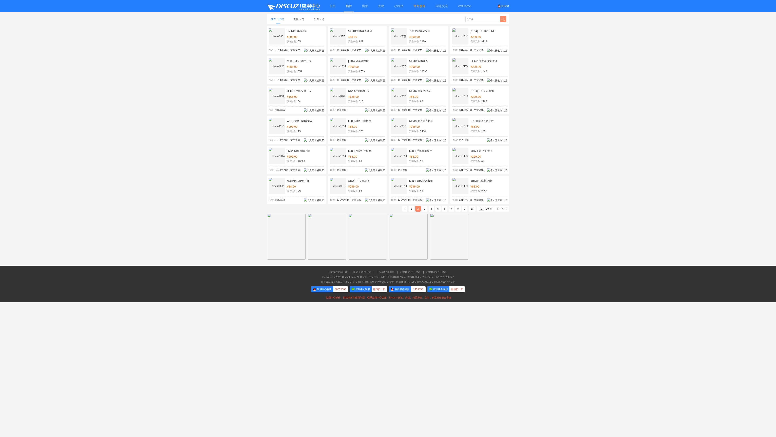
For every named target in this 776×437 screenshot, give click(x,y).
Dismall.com (349, 277)
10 (472, 208)
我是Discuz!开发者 (410, 272)
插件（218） (278, 19)
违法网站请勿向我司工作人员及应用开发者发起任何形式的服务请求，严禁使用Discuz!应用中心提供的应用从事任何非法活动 (388, 282)
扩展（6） (320, 19)
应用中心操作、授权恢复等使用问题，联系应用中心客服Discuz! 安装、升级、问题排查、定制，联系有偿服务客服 (388, 297)
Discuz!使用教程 (385, 272)
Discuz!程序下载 (362, 272)
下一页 (500, 208)
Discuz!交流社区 (338, 272)
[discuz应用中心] (294, 6)
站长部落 (280, 110)
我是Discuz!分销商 (436, 272)
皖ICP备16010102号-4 (393, 277)
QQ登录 (505, 6)
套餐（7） (300, 19)
